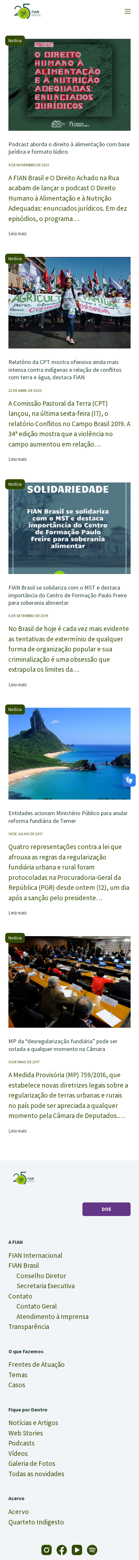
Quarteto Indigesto (36, 1522)
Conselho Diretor (41, 1275)
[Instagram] (46, 1550)
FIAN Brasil (23, 1265)
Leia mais (17, 234)
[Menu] (128, 11)
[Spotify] (92, 1550)
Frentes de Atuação (36, 1364)
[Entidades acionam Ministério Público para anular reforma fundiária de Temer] (69, 754)
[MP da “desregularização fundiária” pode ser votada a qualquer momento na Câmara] (69, 982)
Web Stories (25, 1433)
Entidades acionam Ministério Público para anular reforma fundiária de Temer (68, 816)
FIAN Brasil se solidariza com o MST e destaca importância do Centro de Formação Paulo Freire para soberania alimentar (67, 595)
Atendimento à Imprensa (52, 1316)
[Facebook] (62, 1550)
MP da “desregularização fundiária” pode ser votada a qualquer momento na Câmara (62, 1044)
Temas (17, 1374)
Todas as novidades (36, 1473)
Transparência (28, 1326)
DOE (106, 1209)
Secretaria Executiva (45, 1285)
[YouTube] (77, 1550)
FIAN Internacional (35, 1255)
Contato (20, 1296)
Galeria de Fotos (31, 1463)
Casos (16, 1384)
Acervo (18, 1511)
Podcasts (21, 1443)
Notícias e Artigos (33, 1422)
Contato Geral (36, 1306)
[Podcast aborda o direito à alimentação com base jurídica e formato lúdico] (69, 85)
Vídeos (18, 1453)
